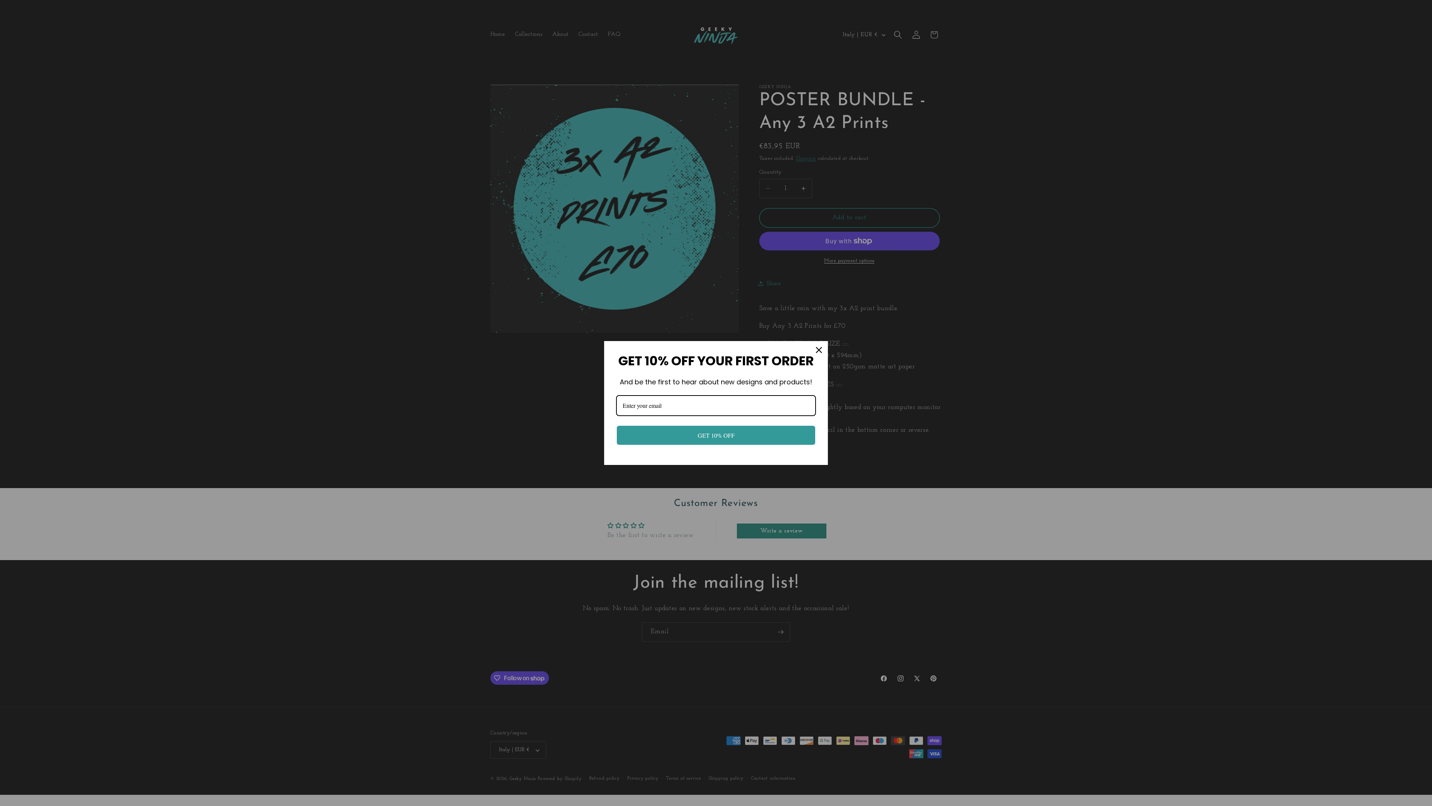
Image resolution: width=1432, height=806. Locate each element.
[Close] (819, 350)
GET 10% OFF (716, 435)
